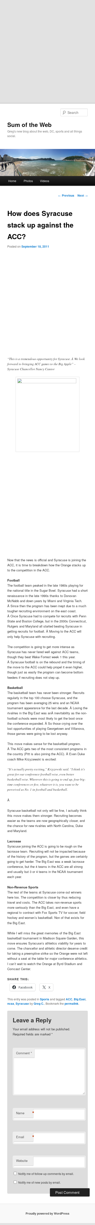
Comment (24, 1053)
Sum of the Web (29, 124)
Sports (44, 999)
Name (24, 1113)
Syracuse (22, 1003)
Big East (80, 999)
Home (12, 181)
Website (22, 1160)
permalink (71, 1003)
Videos (44, 181)
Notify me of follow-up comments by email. (46, 1174)
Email (24, 1137)
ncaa (10, 1003)
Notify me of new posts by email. (39, 1182)
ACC (69, 999)
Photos (28, 181)
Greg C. (39, 1003)
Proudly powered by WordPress (47, 1213)
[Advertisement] (47, 49)
